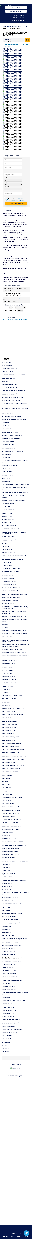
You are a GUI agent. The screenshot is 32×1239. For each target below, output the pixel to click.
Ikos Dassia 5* (6, 784)
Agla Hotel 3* (6, 381)
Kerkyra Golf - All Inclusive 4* (10, 807)
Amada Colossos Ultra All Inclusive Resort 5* (15, 419)
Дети (5, 182)
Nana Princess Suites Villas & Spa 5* (12, 945)
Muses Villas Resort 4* (8, 935)
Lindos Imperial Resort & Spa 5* (10, 848)
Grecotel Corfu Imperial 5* (9, 721)
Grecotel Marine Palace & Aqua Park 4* (13, 759)
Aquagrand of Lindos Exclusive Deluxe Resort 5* (15, 461)
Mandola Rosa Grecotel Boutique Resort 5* (14, 880)
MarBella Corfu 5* (7, 886)
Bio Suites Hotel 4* (7, 516)
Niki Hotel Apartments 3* (9, 948)
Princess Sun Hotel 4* (8, 1013)
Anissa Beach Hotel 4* (8, 441)
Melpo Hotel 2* (6, 907)
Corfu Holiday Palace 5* (9, 584)
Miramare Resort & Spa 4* (9, 926)
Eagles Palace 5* (6, 624)
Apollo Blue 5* (6, 457)
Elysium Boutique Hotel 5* (9, 660)
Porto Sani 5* (6, 997)
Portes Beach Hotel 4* (8, 986)
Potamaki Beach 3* (7, 1004)
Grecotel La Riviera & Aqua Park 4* (11, 743)
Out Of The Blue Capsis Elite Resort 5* (12, 961)
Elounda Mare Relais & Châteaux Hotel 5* (14, 653)
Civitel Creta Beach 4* (8, 578)
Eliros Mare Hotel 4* (8, 637)
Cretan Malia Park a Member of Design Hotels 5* (15, 594)
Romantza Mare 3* (7, 1036)
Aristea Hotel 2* (6, 478)
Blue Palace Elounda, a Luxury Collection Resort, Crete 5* (14, 532)
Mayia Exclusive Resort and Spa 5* (11, 904)
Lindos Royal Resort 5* (8, 858)
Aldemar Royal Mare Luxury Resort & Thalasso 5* (15, 404)
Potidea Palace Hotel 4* (9, 1007)
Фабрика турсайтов (22, 1236)
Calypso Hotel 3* (7, 549)
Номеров (6, 186)
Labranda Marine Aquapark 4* (10, 829)
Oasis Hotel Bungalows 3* (9, 951)
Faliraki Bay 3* (6, 692)
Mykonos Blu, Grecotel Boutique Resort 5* (14, 939)
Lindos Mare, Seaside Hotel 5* (10, 851)
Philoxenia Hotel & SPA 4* (9, 970)
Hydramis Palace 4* (7, 778)
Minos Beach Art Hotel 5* (9, 916)
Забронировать (17, 203)
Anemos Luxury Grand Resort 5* (11, 432)
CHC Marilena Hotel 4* (8, 575)
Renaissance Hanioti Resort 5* (10, 1023)
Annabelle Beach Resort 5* (9, 448)
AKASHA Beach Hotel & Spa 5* (10, 384)
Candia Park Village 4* (8, 553)
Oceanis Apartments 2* (8, 955)
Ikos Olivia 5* (5, 791)
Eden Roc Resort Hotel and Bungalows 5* (14, 630)
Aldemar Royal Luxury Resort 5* (11, 400)
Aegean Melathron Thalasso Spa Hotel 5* (14, 375)
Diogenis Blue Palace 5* (8, 603)
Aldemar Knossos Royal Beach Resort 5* (13, 391)
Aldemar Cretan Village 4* (9, 387)
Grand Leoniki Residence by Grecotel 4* (13, 708)
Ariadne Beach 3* (7, 472)
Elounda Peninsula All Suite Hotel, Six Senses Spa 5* (15, 656)
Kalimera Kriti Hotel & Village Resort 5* (13, 797)
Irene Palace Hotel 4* (8, 794)
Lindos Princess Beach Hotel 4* (11, 854)
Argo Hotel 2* (6, 468)
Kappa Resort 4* (6, 800)
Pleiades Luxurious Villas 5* (10, 977)
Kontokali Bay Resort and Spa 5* (11, 813)
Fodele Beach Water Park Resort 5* (12, 695)
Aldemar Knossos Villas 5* (9, 394)
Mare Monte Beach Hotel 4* (10, 897)
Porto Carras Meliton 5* (9, 989)
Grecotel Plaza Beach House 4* (11, 769)
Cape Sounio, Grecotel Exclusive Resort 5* (14, 556)
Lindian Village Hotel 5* (9, 839)
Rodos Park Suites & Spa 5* (9, 1032)
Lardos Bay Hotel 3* (8, 832)
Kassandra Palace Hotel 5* (9, 804)
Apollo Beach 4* (6, 454)
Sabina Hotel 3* (6, 1039)
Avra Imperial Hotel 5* (8, 503)
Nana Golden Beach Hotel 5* (10, 942)
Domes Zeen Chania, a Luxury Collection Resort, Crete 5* (15, 620)
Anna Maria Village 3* (8, 445)
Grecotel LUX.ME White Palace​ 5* (11, 753)
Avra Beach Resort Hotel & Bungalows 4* (14, 500)
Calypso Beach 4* (7, 546)
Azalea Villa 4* (6, 507)
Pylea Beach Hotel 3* (8, 1016)
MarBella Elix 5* (6, 889)
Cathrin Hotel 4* (7, 565)
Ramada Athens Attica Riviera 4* (11, 1020)
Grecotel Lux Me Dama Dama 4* (10, 746)
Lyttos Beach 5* (6, 867)
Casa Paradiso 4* (7, 562)
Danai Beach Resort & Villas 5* (10, 600)
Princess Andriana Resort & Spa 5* (11, 1010)
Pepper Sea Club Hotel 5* (9, 964)
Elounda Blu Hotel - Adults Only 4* (12, 649)
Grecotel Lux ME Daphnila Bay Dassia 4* (13, 749)
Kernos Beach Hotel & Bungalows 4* (12, 810)
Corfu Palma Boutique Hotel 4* (11, 588)
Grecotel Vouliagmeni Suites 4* (11, 772)
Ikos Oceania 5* (6, 788)
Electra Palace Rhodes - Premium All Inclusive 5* (15, 634)
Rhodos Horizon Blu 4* (9, 1026)
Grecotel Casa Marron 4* (9, 718)
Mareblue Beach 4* (7, 901)
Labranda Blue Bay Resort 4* (10, 823)
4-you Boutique (6, 362)
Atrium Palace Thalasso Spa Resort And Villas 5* (15, 484)
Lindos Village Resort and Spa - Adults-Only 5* (15, 861)
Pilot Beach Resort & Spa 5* (9, 974)
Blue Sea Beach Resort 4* (9, 540)
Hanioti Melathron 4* (8, 775)
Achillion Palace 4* (7, 372)
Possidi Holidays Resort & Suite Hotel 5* (13, 1001)
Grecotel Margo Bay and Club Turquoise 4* (14, 756)
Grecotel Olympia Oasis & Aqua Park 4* (13, 765)
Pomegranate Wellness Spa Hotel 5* (12, 980)
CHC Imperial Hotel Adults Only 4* (11, 572)
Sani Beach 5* (6, 1045)
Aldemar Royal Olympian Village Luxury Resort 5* (15, 409)
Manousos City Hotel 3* (9, 883)
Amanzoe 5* (5, 422)
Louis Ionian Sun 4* (7, 864)
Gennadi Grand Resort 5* (9, 699)
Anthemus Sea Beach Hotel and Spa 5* (12, 451)
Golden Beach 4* (7, 702)
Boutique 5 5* (6, 543)
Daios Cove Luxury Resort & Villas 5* (12, 597)
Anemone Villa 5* (7, 429)
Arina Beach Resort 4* (8, 475)
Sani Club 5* (5, 1048)
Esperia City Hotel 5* (7, 670)
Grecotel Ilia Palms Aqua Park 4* (11, 737)
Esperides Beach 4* (7, 673)
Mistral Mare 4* (6, 932)
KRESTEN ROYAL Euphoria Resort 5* (11, 819)
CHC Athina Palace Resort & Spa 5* (11, 568)
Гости (5, 177)
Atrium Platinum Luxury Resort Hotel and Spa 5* (15, 488)
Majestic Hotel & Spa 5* (8, 874)
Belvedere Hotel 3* (7, 513)
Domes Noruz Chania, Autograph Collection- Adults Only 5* (15, 612)
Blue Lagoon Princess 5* (9, 526)
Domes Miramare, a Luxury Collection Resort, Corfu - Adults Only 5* (15, 607)
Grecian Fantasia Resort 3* (9, 711)
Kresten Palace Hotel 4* (8, 816)
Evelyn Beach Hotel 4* (8, 686)
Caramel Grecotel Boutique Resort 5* (13, 559)
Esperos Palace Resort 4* (9, 680)
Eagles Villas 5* (6, 627)
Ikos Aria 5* (5, 781)
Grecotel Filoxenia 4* (8, 734)
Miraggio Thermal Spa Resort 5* (11, 923)
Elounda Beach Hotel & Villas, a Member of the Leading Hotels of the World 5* (15, 645)
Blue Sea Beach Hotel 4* (8, 537)
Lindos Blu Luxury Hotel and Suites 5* (13, 842)
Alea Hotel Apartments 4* (9, 413)
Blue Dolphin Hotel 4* (8, 519)
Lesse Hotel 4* (6, 835)
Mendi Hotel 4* (6, 910)
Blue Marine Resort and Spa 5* (10, 529)
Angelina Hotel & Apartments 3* (11, 438)
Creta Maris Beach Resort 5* (10, 591)
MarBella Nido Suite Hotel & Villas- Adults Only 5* (15, 893)
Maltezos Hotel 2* (7, 877)
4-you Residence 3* (7, 365)
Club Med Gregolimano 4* (9, 581)
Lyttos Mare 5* (6, 870)
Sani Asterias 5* (6, 1042)
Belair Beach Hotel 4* (8, 510)
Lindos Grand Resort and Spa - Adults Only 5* (15, 845)
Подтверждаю (14, 199)
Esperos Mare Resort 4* (8, 676)
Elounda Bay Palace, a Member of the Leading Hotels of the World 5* (15, 640)
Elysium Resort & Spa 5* (8, 664)
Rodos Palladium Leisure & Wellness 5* (13, 1029)
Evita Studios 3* (6, 689)
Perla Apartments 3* (7, 967)
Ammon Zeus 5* (6, 426)
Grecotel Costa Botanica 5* (10, 724)
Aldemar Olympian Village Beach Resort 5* (14, 397)
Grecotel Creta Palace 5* (9, 727)
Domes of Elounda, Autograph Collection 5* (15, 616)
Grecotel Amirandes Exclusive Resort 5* (13, 715)
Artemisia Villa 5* (7, 481)
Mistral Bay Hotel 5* (8, 929)
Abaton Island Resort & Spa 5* (10, 368)
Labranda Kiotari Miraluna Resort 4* (12, 826)
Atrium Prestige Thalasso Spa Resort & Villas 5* (15, 492)
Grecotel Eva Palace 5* (8, 730)
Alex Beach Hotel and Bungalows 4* (12, 416)
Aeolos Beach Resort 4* (8, 378)
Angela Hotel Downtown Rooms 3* (12, 435)
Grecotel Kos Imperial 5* (9, 740)
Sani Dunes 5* (6, 1051)
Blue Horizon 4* (6, 522)
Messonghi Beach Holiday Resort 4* (12, 913)
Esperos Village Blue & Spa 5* (10, 683)
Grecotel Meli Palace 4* (8, 762)
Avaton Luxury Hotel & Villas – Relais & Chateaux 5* (13, 496)
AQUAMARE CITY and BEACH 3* (10, 465)
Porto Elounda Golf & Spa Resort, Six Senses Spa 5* (15, 993)
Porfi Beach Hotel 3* (8, 983)
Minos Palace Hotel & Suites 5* (10, 920)
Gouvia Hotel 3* (6, 705)
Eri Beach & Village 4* (8, 667)
